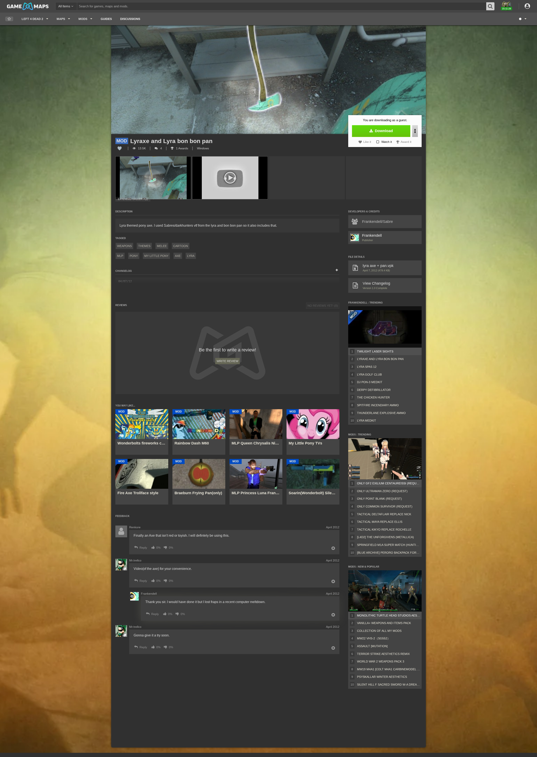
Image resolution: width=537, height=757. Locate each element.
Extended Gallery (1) (133, 199)
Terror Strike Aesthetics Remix (383, 654)
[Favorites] (9, 19)
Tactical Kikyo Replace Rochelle (384, 529)
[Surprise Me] (522, 19)
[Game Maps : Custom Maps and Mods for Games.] (28, 6)
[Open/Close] (336, 270)
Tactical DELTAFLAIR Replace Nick (384, 514)
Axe (178, 256)
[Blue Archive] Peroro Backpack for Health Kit (388, 552)
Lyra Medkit (366, 420)
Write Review (227, 361)
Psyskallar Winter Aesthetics (382, 676)
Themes (144, 246)
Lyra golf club (369, 374)
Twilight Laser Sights (375, 351)
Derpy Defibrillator (374, 390)
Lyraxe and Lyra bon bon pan (380, 359)
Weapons (124, 246)
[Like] (119, 148)
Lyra (190, 256)
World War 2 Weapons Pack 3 (380, 661)
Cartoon (180, 246)
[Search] (490, 6)
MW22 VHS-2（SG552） (373, 638)
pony (134, 256)
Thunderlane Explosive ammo (381, 413)
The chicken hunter (373, 397)
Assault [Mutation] (372, 646)
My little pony (156, 256)
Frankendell (372, 235)
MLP (120, 256)
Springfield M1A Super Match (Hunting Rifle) (388, 545)
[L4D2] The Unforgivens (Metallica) (385, 537)
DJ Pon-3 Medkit (369, 382)
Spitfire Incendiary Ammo (378, 405)
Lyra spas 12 (367, 366)
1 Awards (181, 148)
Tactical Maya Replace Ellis (379, 521)
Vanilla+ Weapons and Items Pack (384, 623)
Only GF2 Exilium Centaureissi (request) (388, 483)
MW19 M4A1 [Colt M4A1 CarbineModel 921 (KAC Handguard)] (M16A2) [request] (388, 669)
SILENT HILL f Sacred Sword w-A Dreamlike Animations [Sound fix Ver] (388, 684)
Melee (162, 246)
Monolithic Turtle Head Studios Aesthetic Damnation (388, 615)
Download (383, 131)
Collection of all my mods (379, 630)
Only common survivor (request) (384, 506)
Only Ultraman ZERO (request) (382, 491)
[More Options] (415, 131)
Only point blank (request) (379, 498)
